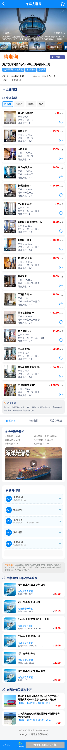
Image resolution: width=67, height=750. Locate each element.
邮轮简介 (11, 420)
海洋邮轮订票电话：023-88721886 (33, 730)
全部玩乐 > (59, 33)
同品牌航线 (56, 420)
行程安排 (33, 420)
